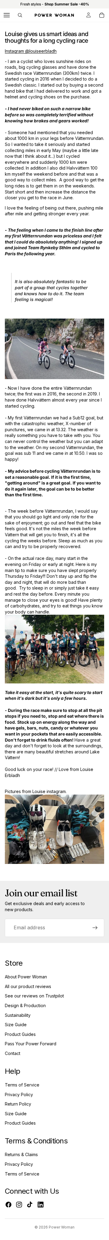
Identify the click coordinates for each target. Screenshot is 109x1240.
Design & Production (25, 1005)
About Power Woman (26, 976)
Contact (12, 1053)
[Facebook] (8, 1204)
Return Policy (18, 1103)
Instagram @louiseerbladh (31, 51)
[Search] (20, 15)
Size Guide (16, 1024)
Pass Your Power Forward (30, 1043)
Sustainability (18, 1015)
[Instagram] (19, 1204)
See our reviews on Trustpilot (34, 995)
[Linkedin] (40, 1204)
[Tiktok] (29, 1204)
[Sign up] (95, 927)
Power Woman (61, 1227)
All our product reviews (28, 986)
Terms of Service (22, 1084)
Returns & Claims (21, 1154)
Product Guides (20, 1034)
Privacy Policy (19, 1094)
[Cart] (101, 15)
